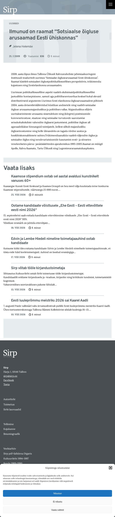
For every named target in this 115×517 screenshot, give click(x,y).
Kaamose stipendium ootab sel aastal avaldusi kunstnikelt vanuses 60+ (55, 178)
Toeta (6, 384)
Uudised (14, 23)
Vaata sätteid (57, 510)
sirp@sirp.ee (10, 375)
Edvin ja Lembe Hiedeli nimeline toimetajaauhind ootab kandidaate (53, 241)
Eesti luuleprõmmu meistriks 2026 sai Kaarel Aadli (49, 300)
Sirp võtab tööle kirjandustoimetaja (38, 268)
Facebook (8, 380)
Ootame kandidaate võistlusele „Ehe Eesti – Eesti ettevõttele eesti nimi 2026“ (57, 208)
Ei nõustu (57, 501)
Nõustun (57, 493)
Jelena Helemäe (23, 47)
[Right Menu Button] (110, 4)
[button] (110, 467)
